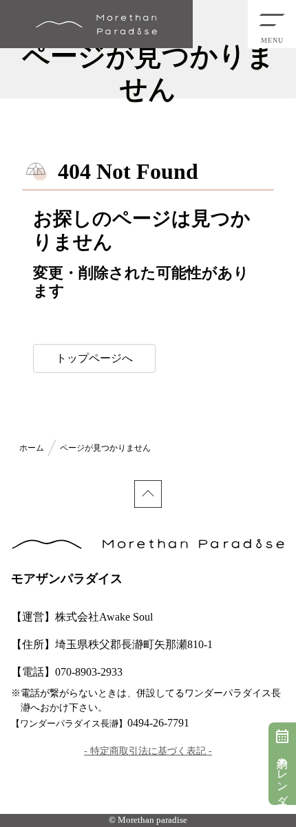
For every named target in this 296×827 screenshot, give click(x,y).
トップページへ (94, 358)
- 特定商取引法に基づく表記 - (148, 751)
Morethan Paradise (96, 24)
